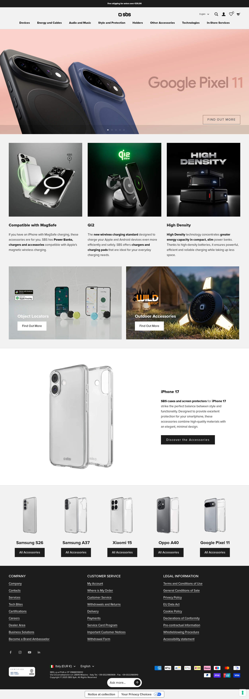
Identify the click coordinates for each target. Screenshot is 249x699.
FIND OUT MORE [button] (221, 120)
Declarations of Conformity (181, 618)
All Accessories (29, 552)
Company (15, 584)
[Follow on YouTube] (29, 652)
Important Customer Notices (106, 632)
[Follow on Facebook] (10, 652)
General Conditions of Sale (181, 590)
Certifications (18, 611)
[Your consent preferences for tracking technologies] (242, 692)
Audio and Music (80, 22)
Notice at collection (101, 694)
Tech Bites (16, 604)
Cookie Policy (172, 611)
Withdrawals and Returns (104, 604)
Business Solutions (21, 632)
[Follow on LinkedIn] (39, 652)
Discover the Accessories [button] (188, 440)
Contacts (15, 590)
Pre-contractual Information (181, 625)
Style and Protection (111, 22)
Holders (138, 22)
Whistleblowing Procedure (181, 632)
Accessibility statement (178, 639)
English (202, 14)
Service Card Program (102, 625)
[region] (124, 81)
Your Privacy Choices (136, 694)
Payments (94, 618)
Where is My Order (100, 590)
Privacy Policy (172, 597)
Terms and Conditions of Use (183, 584)
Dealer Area (17, 625)
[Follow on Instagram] (20, 652)
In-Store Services (218, 22)
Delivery (93, 611)
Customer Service (99, 597)
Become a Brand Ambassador (29, 639)
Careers (14, 618)
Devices (24, 22)
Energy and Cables (49, 22)
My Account (95, 584)
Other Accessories (162, 22)
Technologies (191, 22)
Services (14, 597)
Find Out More (32, 326)
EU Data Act (171, 604)
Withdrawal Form (98, 639)
